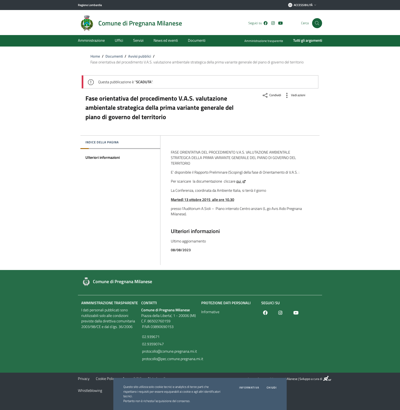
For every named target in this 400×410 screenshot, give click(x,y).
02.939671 (150, 336)
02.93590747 (152, 344)
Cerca (305, 23)
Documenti (114, 56)
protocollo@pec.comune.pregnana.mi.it (170, 359)
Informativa (249, 387)
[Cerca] (317, 23)
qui (239, 181)
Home (95, 56)
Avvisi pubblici (139, 56)
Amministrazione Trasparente (109, 303)
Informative (210, 312)
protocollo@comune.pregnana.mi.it (169, 351)
